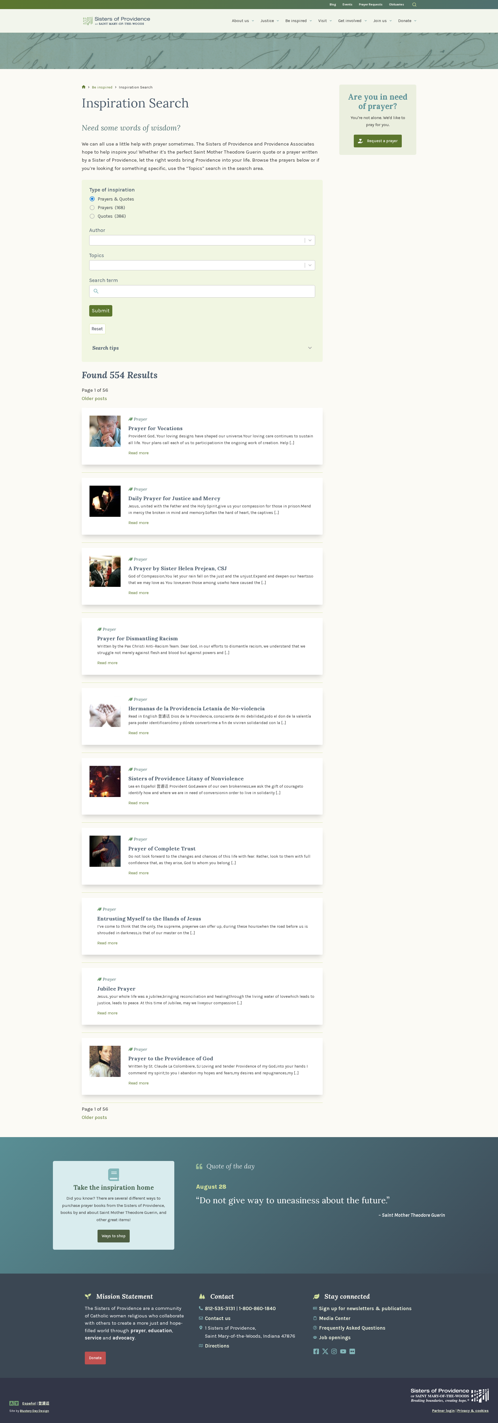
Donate (404, 20)
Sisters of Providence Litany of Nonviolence (186, 778)
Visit (322, 20)
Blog (333, 4)
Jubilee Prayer (116, 988)
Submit (100, 311)
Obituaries (396, 4)
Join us (380, 20)
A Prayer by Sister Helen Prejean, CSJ (177, 568)
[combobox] (197, 240)
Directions (217, 1346)
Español (29, 1403)
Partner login (443, 1410)
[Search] (414, 4)
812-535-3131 (220, 1308)
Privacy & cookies (473, 1410)
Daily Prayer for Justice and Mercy (174, 498)
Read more (138, 452)
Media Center (334, 1318)
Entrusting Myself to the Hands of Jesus (149, 918)
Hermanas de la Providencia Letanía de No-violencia (196, 708)
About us (240, 20)
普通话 (43, 1403)
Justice (267, 20)
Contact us (218, 1318)
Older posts (94, 398)
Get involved (350, 20)
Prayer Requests (371, 4)
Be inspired (296, 20)
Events (347, 4)
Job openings (335, 1337)
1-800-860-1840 (257, 1308)
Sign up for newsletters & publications (365, 1308)
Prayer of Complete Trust (162, 848)
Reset (97, 329)
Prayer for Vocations (155, 428)
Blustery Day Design (34, 1411)
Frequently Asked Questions (352, 1328)
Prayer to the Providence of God (170, 1058)
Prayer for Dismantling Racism (137, 638)
